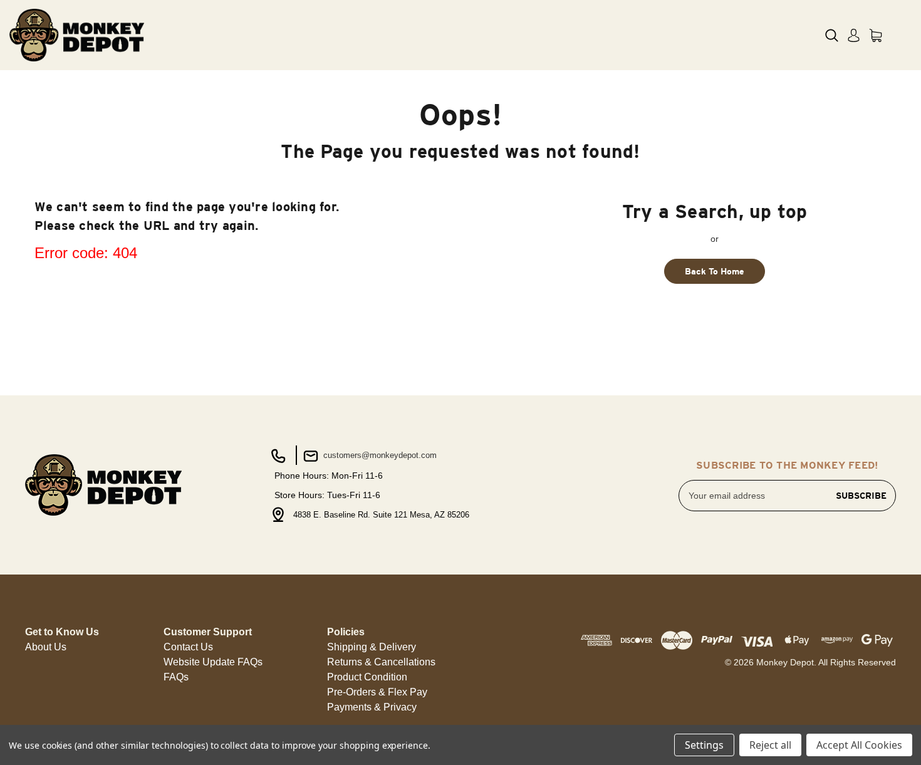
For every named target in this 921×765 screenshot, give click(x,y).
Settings (704, 745)
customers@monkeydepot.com (379, 455)
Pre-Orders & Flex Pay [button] (377, 692)
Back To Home (714, 271)
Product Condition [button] (367, 677)
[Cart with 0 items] (875, 35)
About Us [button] (45, 647)
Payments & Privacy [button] (372, 707)
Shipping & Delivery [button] (371, 647)
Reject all (770, 745)
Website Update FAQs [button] (213, 662)
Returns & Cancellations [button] (381, 662)
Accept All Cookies (859, 745)
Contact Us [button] (188, 647)
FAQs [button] (176, 677)
